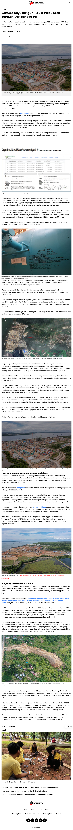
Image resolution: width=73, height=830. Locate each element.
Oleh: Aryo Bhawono (8, 37)
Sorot (33, 810)
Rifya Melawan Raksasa (11, 776)
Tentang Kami (17, 814)
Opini (40, 810)
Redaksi (58, 814)
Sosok (47, 810)
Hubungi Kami (48, 814)
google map (25, 113)
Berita (26, 810)
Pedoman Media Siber (32, 814)
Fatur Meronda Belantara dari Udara (16, 779)
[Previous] (66, 726)
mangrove (21, 488)
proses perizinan (39, 507)
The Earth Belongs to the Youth (13, 773)
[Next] (69, 726)
